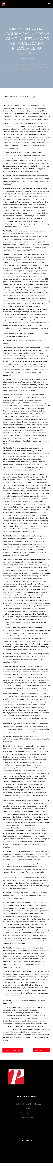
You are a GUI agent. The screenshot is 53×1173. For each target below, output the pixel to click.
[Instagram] (29, 1150)
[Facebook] (17, 1150)
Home (6, 65)
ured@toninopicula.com (26, 1113)
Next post (40, 1050)
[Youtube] (34, 1150)
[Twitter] (23, 1150)
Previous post (14, 1050)
